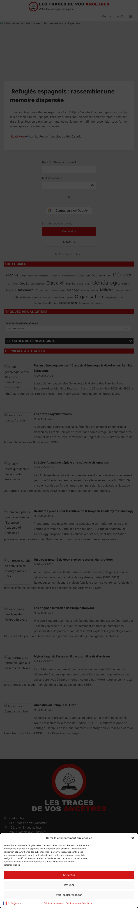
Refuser (69, 885)
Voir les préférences (69, 894)
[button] (132, 838)
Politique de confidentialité (79, 903)
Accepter (69, 875)
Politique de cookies (54, 903)
